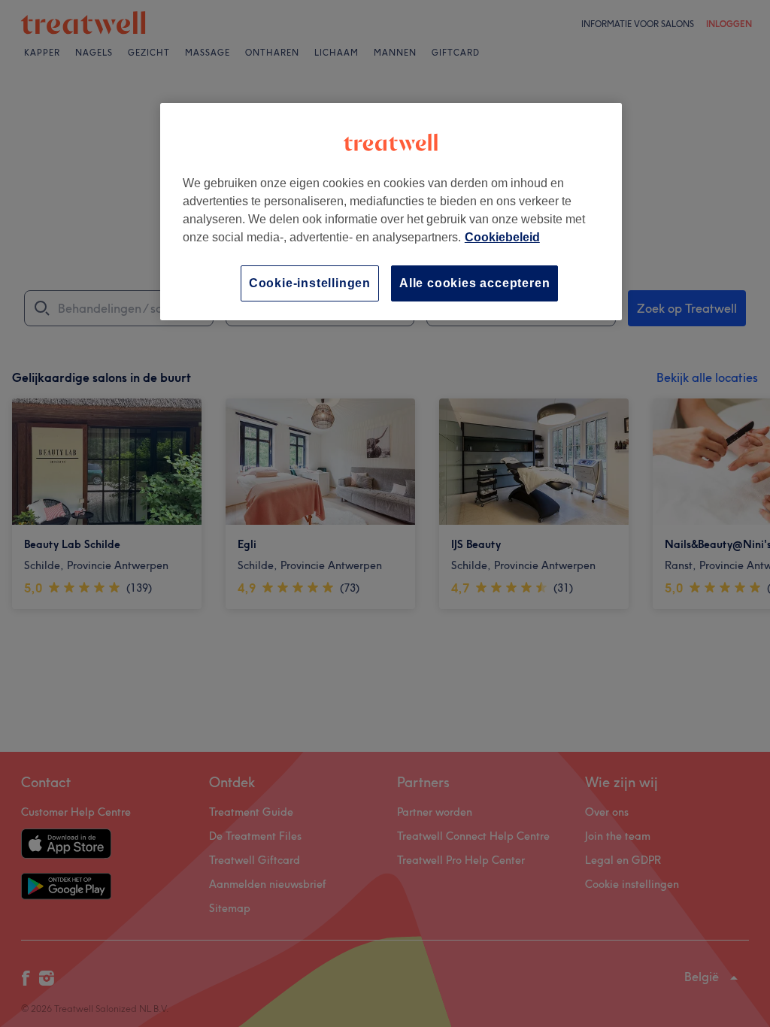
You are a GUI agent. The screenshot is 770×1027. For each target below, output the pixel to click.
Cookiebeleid (502, 237)
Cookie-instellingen (310, 283)
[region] (391, 211)
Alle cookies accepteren (474, 283)
